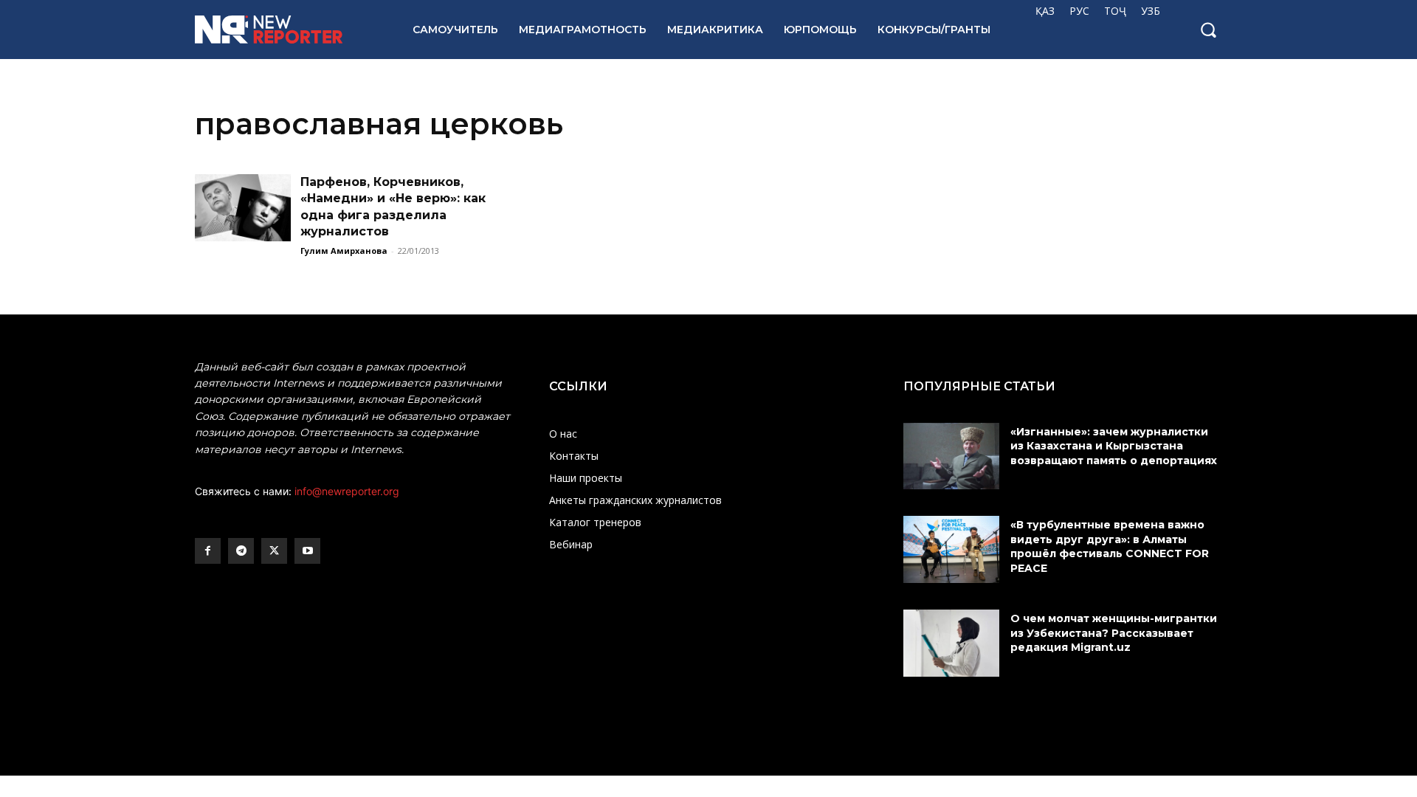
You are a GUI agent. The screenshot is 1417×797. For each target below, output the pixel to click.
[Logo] (287, 29)
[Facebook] (208, 551)
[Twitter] (274, 551)
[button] (1208, 29)
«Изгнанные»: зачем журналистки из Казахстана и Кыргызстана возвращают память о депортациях (1115, 446)
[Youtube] (307, 551)
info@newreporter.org (346, 491)
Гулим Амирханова (343, 250)
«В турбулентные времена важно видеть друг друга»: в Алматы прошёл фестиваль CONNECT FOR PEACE (1109, 546)
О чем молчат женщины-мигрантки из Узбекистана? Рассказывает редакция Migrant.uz (1113, 633)
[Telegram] (241, 551)
